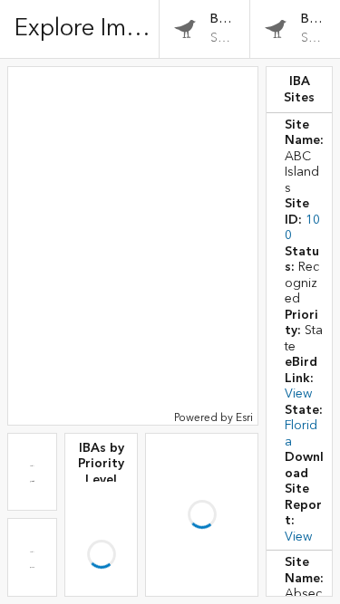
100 (315, 473)
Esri (244, 417)
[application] (132, 246)
